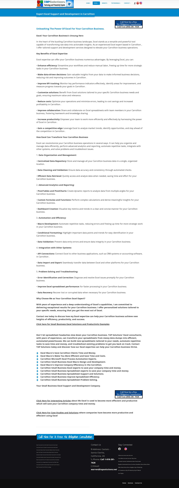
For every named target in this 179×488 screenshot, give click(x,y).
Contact (127, 3)
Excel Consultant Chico (48, 457)
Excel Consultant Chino (56, 457)
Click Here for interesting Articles (53, 400)
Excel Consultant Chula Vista (52, 459)
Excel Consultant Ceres (45, 454)
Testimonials (115, 3)
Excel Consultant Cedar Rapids (46, 452)
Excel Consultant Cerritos (54, 454)
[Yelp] (137, 3)
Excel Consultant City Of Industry (53, 464)
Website (104, 3)
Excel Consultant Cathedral (48, 450)
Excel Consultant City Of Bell (51, 462)
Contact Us (138, 483)
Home (88, 3)
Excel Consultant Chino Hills (41, 459)
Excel (96, 3)
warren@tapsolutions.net (104, 469)
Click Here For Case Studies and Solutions (57, 412)
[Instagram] (140, 3)
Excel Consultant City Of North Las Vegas (43, 467)
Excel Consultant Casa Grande (50, 447)
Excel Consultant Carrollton (41, 445)
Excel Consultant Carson (51, 445)
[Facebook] (134, 3)
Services (130, 483)
